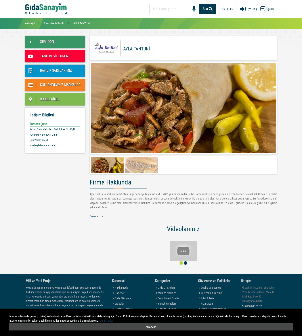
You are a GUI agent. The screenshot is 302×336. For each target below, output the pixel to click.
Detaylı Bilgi (106, 320)
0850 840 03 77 (253, 306)
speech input (194, 9)
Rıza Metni (206, 303)
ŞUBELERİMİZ (49, 99)
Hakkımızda (121, 287)
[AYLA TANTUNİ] (183, 250)
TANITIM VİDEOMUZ (54, 56)
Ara (206, 8)
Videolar (119, 303)
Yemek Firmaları (166, 303)
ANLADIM (151, 326)
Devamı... (95, 216)
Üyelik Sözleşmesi (211, 287)
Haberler (119, 293)
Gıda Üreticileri (166, 287)
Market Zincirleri (166, 293)
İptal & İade (207, 298)
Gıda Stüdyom (122, 298)
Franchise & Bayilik (168, 298)
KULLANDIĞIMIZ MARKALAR (59, 85)
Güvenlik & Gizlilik (211, 293)
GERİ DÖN (46, 42)
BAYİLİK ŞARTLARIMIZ (55, 70)
